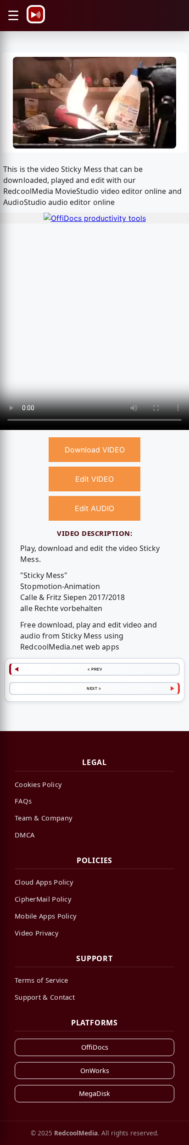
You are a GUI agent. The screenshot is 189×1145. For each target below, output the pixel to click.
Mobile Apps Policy (46, 915)
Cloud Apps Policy (44, 881)
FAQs (23, 800)
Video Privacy (37, 932)
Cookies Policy (38, 784)
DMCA (24, 834)
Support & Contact (45, 997)
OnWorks (94, 1070)
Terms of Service (41, 980)
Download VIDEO (95, 449)
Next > (94, 688)
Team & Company (43, 817)
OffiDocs (94, 1047)
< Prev (95, 669)
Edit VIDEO (94, 479)
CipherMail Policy (43, 898)
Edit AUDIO (94, 508)
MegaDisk (94, 1093)
